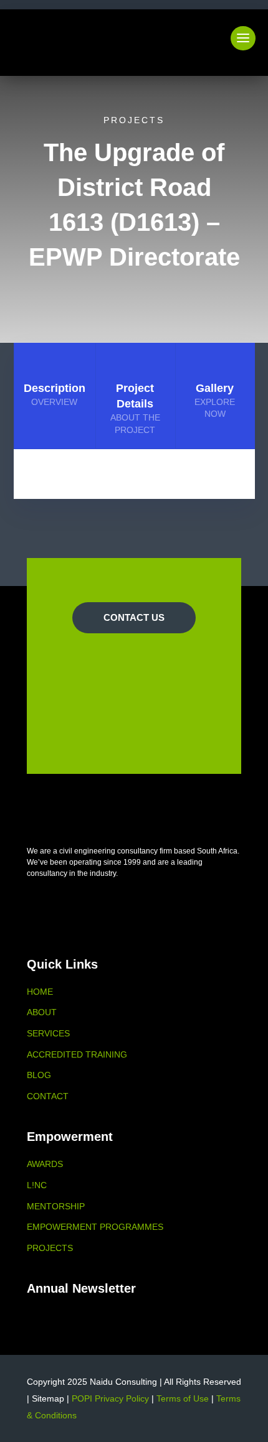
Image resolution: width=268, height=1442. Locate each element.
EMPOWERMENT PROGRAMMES (95, 1227)
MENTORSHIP (56, 1206)
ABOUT (42, 1012)
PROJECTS (50, 1248)
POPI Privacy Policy (110, 1398)
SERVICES (48, 1033)
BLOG (39, 1075)
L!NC (37, 1185)
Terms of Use (182, 1398)
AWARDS (45, 1164)
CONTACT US (134, 617)
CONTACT (48, 1096)
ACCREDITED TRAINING (77, 1054)
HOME (40, 992)
